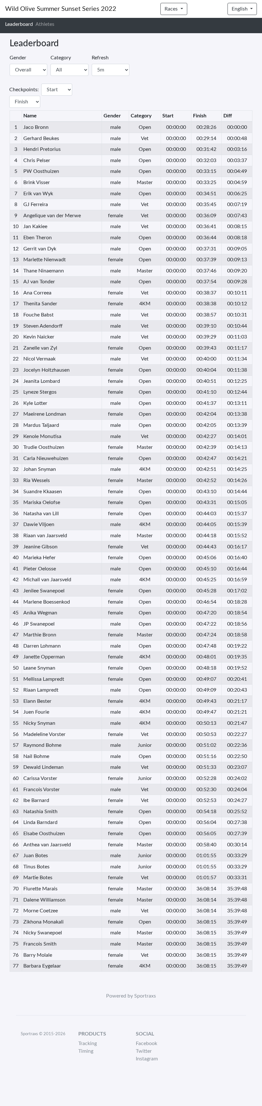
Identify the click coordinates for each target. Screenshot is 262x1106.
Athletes (44, 24)
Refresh (100, 57)
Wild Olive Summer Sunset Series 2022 (60, 9)
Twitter (144, 1051)
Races (172, 8)
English (240, 8)
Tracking (87, 1043)
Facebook (146, 1043)
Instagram (147, 1058)
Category (60, 57)
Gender (18, 57)
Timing (85, 1051)
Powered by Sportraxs (131, 995)
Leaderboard (19, 24)
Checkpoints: (24, 89)
